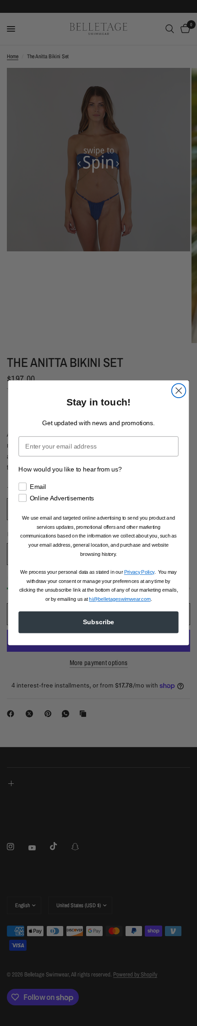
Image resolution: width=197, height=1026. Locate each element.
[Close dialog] (179, 391)
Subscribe (98, 622)
